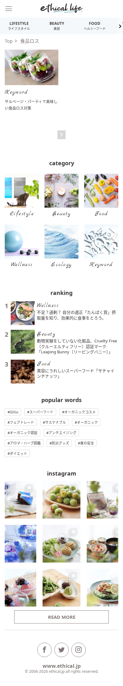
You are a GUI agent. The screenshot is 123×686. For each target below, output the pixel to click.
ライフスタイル (19, 26)
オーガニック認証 (24, 432)
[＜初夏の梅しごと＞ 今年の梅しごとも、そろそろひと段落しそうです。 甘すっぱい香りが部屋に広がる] (61, 500)
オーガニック (87, 422)
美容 (57, 26)
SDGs (14, 412)
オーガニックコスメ (80, 412)
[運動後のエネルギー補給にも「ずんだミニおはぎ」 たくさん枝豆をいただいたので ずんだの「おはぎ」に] (61, 588)
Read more (61, 617)
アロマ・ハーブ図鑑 (25, 443)
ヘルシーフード (95, 26)
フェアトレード (22, 422)
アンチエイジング (62, 432)
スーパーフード (41, 412)
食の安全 (87, 443)
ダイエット (18, 453)
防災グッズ (60, 443)
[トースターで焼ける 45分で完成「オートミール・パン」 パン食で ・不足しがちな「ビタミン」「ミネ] (61, 544)
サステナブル (55, 422)
